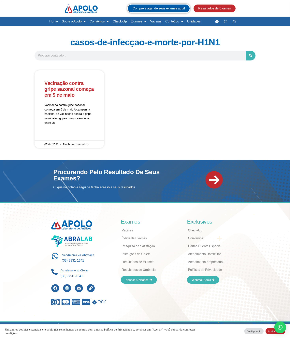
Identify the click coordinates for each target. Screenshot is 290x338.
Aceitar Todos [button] (275, 331)
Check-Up (120, 21)
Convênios (97, 21)
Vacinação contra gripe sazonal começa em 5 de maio (69, 89)
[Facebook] (216, 21)
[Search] (250, 55)
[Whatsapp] (234, 21)
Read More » (52, 134)
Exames (136, 21)
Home (53, 21)
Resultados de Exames (138, 262)
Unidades (194, 21)
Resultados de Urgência (139, 269)
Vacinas (155, 21)
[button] (280, 327)
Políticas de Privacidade (205, 269)
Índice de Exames (134, 238)
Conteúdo (172, 21)
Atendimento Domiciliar (204, 254)
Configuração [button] (254, 331)
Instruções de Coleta (136, 254)
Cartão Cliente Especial (204, 246)
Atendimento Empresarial (206, 262)
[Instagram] (225, 21)
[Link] (91, 288)
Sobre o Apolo (72, 21)
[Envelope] (79, 288)
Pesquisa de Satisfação (138, 246)
